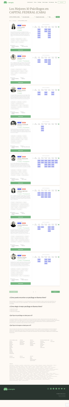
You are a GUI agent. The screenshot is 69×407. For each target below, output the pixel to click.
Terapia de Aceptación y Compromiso (29, 378)
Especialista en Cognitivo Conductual (23, 370)
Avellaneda (42, 341)
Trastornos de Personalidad (13, 380)
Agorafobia (21, 365)
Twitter (64, 389)
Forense (50, 373)
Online (21, 375)
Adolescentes (11, 365)
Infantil (14, 374)
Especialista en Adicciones (30, 368)
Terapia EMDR (44, 378)
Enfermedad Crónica (12, 368)
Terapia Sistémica (50, 378)
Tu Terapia (9, 2)
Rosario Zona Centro (33, 359)
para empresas (25, 375)
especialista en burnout (13, 370)
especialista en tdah (38, 372)
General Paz (21, 342)
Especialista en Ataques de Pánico (43, 369)
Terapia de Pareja (38, 378)
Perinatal (50, 375)
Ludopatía (43, 374)
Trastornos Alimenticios (45, 379)
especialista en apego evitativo (32, 369)
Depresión (50, 366)
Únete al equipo (45, 2)
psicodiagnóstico (30, 376)
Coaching (25, 366)
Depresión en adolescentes (13, 367)
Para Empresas (51, 2)
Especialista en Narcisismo (22, 371)
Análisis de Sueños (27, 365)
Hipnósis (10, 374)
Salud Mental (17, 377)
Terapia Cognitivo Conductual (13, 378)
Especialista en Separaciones (13, 372)
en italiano (45, 367)
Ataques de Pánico (49, 365)
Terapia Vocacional (12, 379)
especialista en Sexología (23, 372)
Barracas (10, 343)
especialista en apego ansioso (22, 369)
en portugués (53, 367)
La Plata (41, 343)
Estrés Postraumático (42, 373)
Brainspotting (18, 366)
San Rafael (31, 345)
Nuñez (10, 348)
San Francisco (22, 344)
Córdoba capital (22, 341)
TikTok (56, 389)
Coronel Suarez (42, 342)
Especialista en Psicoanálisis (44, 371)
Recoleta (10, 350)
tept (50, 377)
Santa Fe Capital (32, 360)
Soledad (31, 377)
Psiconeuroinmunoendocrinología (52, 376)
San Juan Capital (11, 357)
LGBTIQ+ (35, 374)
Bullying (22, 366)
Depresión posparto (22, 367)
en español (33, 367)
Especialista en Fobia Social (50, 370)
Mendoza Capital (32, 343)
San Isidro (41, 345)
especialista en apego (12, 369)
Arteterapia (40, 365)
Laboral (31, 374)
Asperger (44, 365)
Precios (35, 2)
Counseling (30, 366)
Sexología (27, 377)
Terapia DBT (21, 378)
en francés (37, 367)
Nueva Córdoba (22, 343)
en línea (49, 367)
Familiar (47, 373)
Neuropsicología (16, 375)
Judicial (24, 374)
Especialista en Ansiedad (49, 368)
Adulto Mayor (17, 365)
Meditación (52, 374)
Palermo (10, 349)
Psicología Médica (36, 376)
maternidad (48, 374)
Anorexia (32, 365)
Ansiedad (36, 365)
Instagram (48, 389)
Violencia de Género (25, 380)
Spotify (59, 389)
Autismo (54, 365)
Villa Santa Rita (11, 353)
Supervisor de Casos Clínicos (41, 377)
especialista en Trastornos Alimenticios (15, 373)
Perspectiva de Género (12, 376)
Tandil (41, 346)
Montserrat (11, 347)
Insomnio (17, 374)
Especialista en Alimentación (39, 368)
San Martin (31, 344)
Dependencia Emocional (39, 366)
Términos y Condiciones (61, 395)
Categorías (11, 363)
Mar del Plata (42, 344)
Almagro (10, 341)
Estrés (31, 373)
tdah (47, 377)
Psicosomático (11, 377)
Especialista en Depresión (33, 370)
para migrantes (40, 375)
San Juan (11, 356)
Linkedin (51, 389)
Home (10, 20)
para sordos (46, 375)
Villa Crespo (11, 352)
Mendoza (31, 342)
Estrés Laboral (35, 373)
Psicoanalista (24, 376)
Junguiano (27, 374)
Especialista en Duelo (41, 370)
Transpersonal (27, 379)
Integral (21, 374)
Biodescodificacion (12, 366)
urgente (20, 380)
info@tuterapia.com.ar (60, 393)
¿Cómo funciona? (30, 2)
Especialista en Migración (13, 371)
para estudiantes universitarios (32, 375)
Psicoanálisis (19, 376)
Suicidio (35, 377)
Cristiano (34, 366)
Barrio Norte (11, 344)
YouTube (62, 389)
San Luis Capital (22, 357)
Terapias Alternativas (19, 379)
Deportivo (46, 366)
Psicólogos (39, 2)
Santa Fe (31, 356)
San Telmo (11, 351)
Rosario (31, 358)
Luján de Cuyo (32, 341)
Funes (31, 357)
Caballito (10, 346)
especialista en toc (45, 372)
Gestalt (54, 373)
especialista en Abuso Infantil (21, 368)
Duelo (27, 367)
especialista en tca (31, 372)
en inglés (41, 367)
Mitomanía (11, 375)
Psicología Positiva (43, 376)
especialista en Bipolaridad (54, 369)
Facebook (54, 389)
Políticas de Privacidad (62, 396)
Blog (56, 2)
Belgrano (10, 345)
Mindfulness (56, 374)
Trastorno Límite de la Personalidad (36, 379)
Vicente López (42, 347)
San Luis (21, 356)
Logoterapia (39, 374)
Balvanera (11, 342)
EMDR (29, 367)
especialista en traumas (25, 373)
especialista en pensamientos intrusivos (33, 371)
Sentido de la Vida (22, 377)
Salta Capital (52, 341)
